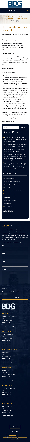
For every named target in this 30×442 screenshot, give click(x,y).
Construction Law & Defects (11, 185)
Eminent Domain (8, 188)
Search (23, 127)
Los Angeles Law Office (9, 327)
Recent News (7, 203)
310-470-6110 (12, 11)
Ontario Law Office (8, 363)
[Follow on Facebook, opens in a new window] (13, 431)
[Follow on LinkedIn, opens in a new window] (17, 431)
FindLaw (17, 438)
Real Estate (7, 197)
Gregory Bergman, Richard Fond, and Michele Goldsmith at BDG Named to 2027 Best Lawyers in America (15, 139)
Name (3, 245)
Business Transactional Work (12, 181)
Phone (3, 253)
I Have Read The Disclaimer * (12, 292)
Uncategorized (8, 206)
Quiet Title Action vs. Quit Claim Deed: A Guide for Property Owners (14, 150)
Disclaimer (4, 288)
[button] (27, 11)
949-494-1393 (7, 340)
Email (4, 261)
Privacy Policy (14, 437)
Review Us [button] (15, 427)
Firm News (7, 194)
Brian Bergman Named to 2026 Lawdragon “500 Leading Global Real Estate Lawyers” (15, 145)
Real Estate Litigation (10, 200)
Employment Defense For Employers (14, 191)
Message (4, 269)
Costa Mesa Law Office (9, 345)
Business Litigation (9, 178)
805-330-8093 (7, 394)
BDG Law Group (12, 34)
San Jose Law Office (8, 415)
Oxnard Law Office (8, 399)
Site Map (9, 437)
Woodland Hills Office (8, 381)
